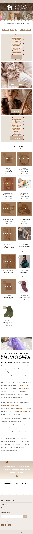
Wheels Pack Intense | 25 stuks (24, 220)
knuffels (22, 408)
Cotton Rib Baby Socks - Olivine (9, 323)
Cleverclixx (26, 388)
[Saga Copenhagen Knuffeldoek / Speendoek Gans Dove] (24, 233)
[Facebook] (2, 525)
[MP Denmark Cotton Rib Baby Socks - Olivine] (8, 311)
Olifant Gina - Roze (8, 272)
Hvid (27, 375)
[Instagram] (6, 525)
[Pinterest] (9, 525)
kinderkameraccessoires (12, 405)
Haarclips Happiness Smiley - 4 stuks (9, 170)
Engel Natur (4, 378)
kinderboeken (22, 411)
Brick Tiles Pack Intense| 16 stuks (24, 195)
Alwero (23, 375)
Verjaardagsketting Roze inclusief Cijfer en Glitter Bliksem (8, 247)
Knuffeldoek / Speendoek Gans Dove (24, 245)
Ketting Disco (24, 171)
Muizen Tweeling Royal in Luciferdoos (8, 220)
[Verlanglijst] (27, 7)
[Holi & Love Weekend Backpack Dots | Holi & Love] (24, 261)
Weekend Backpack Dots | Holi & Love (24, 273)
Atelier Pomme (24, 385)
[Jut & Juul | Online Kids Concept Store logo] (16, 7)
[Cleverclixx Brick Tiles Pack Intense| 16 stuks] (24, 184)
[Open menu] (2, 7)
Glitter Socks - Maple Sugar (24, 298)
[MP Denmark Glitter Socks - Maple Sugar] (24, 286)
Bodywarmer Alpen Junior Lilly (8, 298)
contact (6, 434)
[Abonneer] (25, 516)
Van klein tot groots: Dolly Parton (8, 195)
